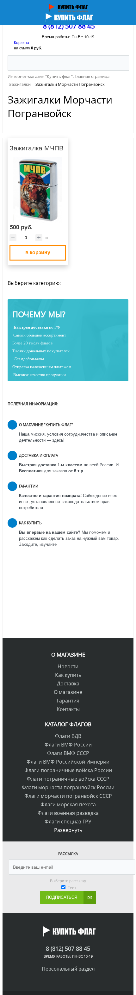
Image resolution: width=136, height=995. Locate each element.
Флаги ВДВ (68, 736)
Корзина (21, 42)
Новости (68, 666)
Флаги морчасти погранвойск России (68, 787)
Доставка (68, 683)
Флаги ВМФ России (68, 744)
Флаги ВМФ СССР (68, 753)
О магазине (68, 692)
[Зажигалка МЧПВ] (37, 190)
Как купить (68, 674)
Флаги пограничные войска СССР (68, 778)
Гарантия (68, 700)
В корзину (37, 252)
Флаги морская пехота (68, 804)
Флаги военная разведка (68, 812)
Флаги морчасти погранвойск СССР (68, 795)
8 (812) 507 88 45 (69, 26)
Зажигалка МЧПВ (36, 147)
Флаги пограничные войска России (68, 770)
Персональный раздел (68, 968)
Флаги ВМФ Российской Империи (68, 761)
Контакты (68, 709)
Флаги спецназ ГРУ (68, 821)
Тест (72, 888)
